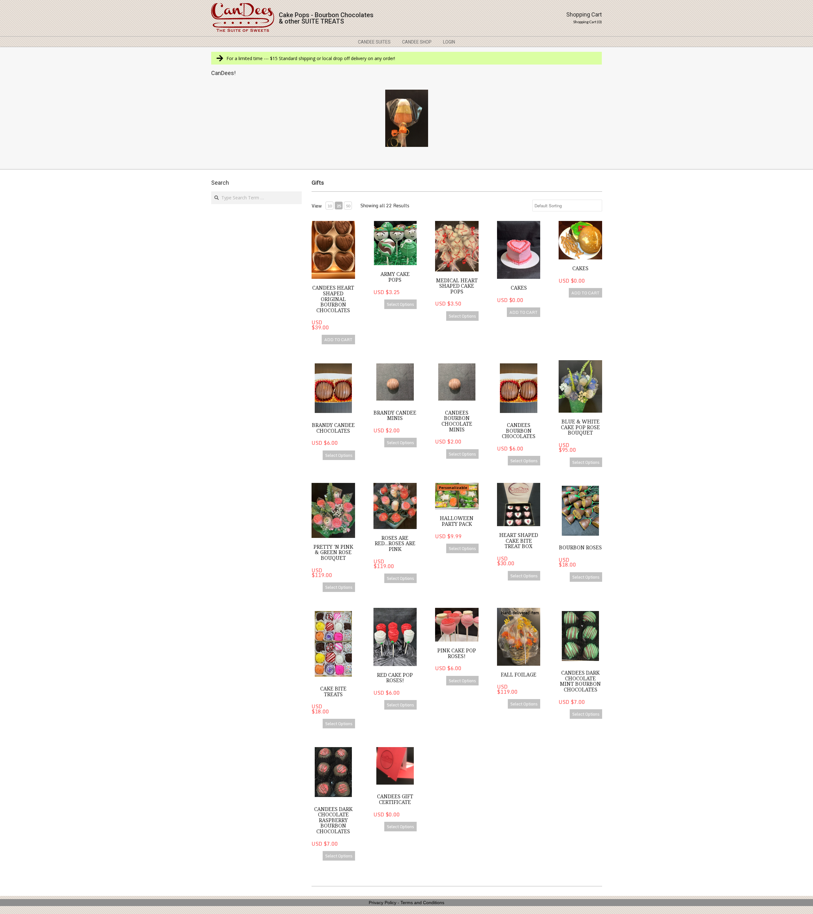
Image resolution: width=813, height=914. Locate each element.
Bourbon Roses (580, 548)
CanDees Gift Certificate (395, 799)
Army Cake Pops (395, 277)
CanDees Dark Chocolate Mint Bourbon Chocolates (580, 681)
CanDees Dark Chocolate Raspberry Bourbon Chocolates (333, 820)
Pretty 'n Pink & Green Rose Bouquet (333, 552)
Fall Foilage (518, 675)
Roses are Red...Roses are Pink (395, 543)
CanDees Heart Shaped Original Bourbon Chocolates (333, 299)
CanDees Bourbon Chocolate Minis (456, 421)
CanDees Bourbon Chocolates (518, 430)
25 (339, 206)
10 (329, 206)
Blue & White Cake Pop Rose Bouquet (580, 427)
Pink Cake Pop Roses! (456, 653)
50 (348, 206)
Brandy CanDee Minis (394, 416)
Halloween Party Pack (457, 521)
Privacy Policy (382, 902)
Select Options (400, 304)
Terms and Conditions (422, 902)
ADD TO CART (338, 339)
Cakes (519, 288)
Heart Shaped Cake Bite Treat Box (518, 540)
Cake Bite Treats (333, 692)
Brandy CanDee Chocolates (333, 428)
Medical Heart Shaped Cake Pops (457, 286)
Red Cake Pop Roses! (395, 678)
